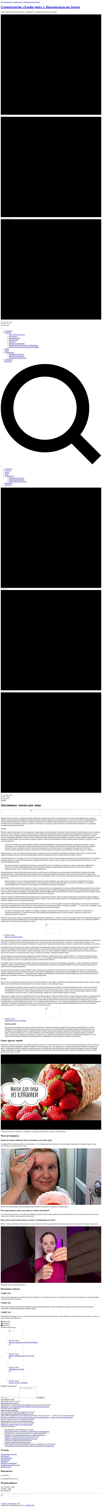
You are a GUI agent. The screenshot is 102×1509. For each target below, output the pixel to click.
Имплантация (13, 340)
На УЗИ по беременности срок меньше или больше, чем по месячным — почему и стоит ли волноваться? (37, 1417)
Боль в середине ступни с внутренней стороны (17, 1421)
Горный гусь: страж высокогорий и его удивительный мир (25, 1435)
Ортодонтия (13, 336)
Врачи (7, 349)
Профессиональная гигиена (10, 1465)
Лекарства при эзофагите (9, 1410)
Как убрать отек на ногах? (10, 1403)
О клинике (8, 331)
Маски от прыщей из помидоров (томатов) (23, 1342)
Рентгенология (6, 1467)
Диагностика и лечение (17, 334)
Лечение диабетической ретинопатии (17, 1442)
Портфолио (9, 360)
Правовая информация (16, 356)
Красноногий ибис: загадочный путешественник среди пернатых (27, 1431)
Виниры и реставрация (17, 343)
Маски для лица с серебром (18, 1383)
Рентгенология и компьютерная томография (24, 347)
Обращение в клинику (16, 354)
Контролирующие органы (17, 358)
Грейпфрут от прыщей (16, 1369)
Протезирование (14, 338)
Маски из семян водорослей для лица (21, 1356)
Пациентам (10, 352)
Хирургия (12, 342)
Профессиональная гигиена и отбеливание (23, 345)
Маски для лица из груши (13, 937)
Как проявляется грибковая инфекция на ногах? (17, 1414)
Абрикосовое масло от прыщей (15, 1020)
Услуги (8, 333)
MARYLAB (30, 1505)
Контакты (8, 361)
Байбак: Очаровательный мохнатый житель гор (21, 1439)
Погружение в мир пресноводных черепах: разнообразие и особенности (29, 1446)
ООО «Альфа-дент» (9, 1503)
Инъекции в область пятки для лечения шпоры (17, 1424)
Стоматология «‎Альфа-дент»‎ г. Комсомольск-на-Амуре (40, 7)
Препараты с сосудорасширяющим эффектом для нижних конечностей (25, 1406)
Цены (7, 351)
